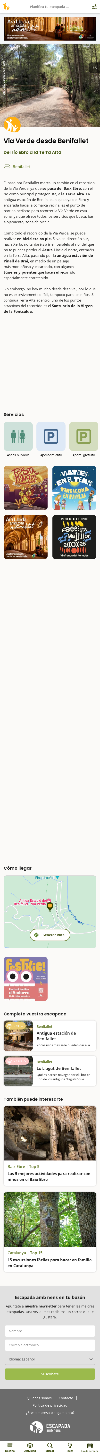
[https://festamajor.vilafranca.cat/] (74, 537)
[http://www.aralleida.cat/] (50, 29)
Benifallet (44, 1026)
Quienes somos (39, 1398)
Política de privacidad (50, 1405)
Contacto (66, 1398)
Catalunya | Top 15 (25, 1252)
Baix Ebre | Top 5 (23, 1166)
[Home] (5, 6)
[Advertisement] (50, 361)
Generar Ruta (53, 935)
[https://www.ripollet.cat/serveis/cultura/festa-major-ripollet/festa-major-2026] (26, 488)
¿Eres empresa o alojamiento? (50, 1413)
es (94, 67)
